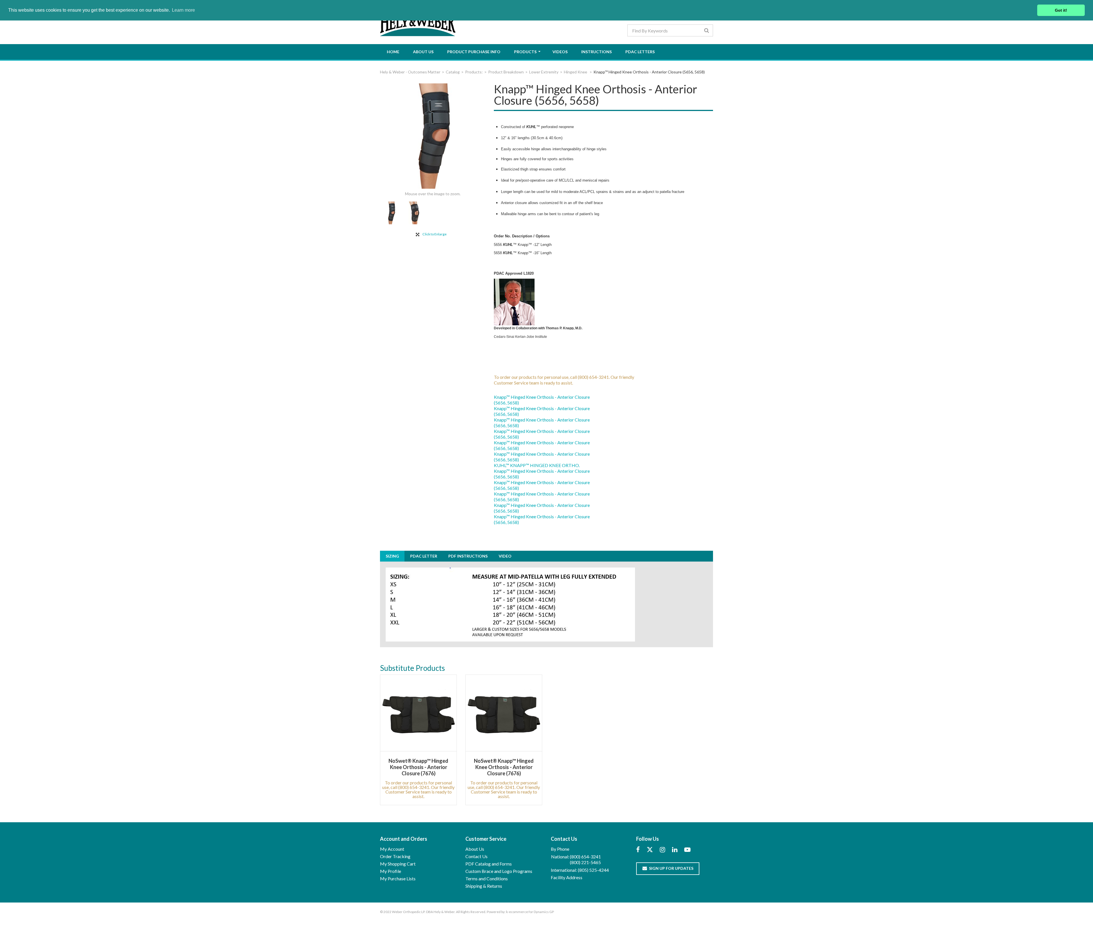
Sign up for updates (671, 868)
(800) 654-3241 (585, 856)
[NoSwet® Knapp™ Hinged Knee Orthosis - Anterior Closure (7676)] (418, 713)
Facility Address (566, 877)
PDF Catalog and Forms (488, 863)
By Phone (560, 849)
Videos (560, 51)
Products (525, 51)
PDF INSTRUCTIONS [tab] (468, 556)
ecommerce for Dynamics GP (531, 912)
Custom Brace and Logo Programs (498, 871)
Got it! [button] (1061, 10)
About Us (423, 51)
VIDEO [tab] (505, 556)
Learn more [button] (183, 10)
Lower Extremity (543, 71)
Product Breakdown (506, 71)
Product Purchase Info (473, 51)
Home (393, 51)
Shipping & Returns (483, 886)
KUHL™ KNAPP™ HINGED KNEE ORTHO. (537, 465)
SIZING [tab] (392, 556)
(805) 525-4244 (593, 870)
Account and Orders (403, 839)
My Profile (390, 871)
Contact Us (476, 856)
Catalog (453, 71)
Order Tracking (395, 856)
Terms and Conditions (486, 878)
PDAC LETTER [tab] (423, 556)
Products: (474, 71)
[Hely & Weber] (418, 22)
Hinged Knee (576, 71)
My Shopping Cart (398, 863)
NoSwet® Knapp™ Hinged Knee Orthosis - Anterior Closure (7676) (418, 767)
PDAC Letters (640, 51)
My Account (392, 849)
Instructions (596, 51)
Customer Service (485, 839)
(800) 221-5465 (585, 862)
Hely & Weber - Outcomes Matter (410, 71)
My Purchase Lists (398, 878)
